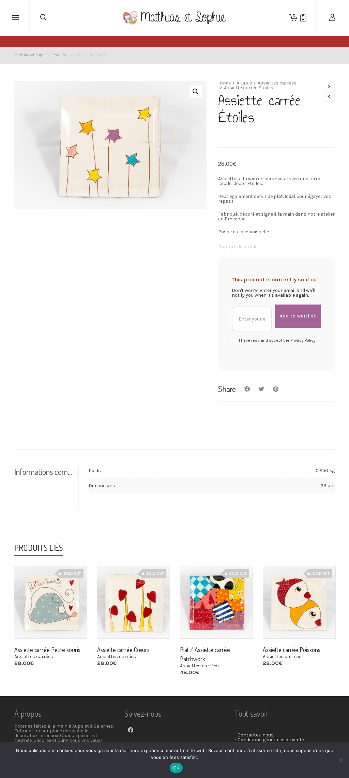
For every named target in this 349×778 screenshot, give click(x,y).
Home (224, 83)
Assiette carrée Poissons (291, 649)
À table (244, 83)
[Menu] (15, 18)
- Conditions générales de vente (269, 740)
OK (176, 768)
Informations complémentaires (44, 471)
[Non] (340, 760)
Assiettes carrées (277, 83)
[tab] (46, 472)
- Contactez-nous (254, 735)
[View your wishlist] (303, 17)
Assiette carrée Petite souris (47, 649)
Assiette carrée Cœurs (123, 649)
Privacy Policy (303, 340)
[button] (195, 91)
